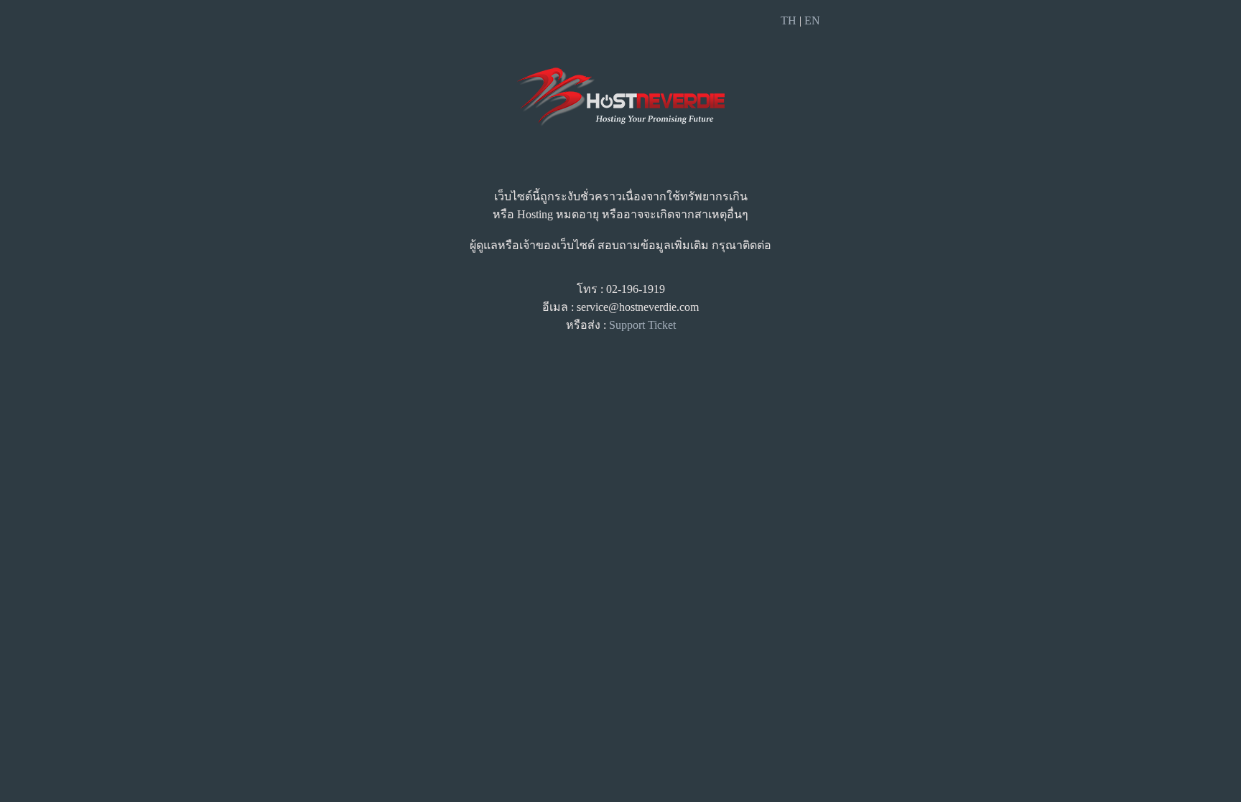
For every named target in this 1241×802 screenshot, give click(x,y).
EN (812, 20)
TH (788, 20)
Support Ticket (642, 325)
